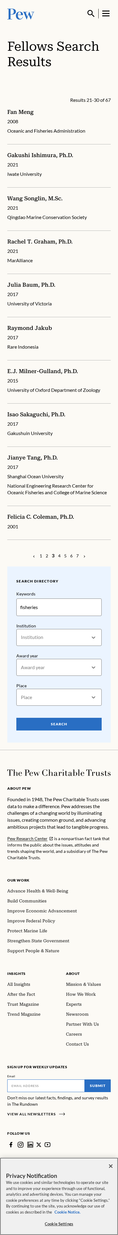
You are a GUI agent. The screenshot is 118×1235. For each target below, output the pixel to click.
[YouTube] (47, 1144)
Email (11, 1076)
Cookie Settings (59, 1223)
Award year (27, 655)
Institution (26, 625)
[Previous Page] (34, 556)
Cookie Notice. (67, 1212)
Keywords (25, 593)
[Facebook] (11, 1144)
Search (59, 724)
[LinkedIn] (30, 1144)
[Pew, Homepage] (20, 13)
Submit (98, 1085)
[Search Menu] (91, 13)
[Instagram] (20, 1144)
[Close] (110, 1166)
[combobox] (21, 637)
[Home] (59, 772)
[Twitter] (38, 1144)
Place (21, 685)
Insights (16, 973)
